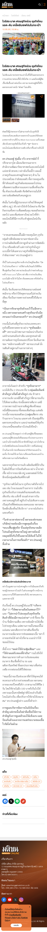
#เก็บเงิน (26, 777)
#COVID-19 (17, 786)
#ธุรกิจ (15, 777)
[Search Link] (40, 4)
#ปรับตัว (7, 781)
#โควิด (6, 786)
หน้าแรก (5, 15)
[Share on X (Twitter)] (11, 801)
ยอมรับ (16, 925)
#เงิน (35, 777)
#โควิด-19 (36, 781)
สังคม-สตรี (25, 15)
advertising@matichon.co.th (18, 885)
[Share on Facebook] (5, 801)
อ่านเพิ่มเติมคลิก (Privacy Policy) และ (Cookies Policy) (16, 917)
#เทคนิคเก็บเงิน (32, 786)
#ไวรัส (6, 777)
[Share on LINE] (17, 801)
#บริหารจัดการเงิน (21, 781)
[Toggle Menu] (44, 4)
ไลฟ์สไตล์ (15, 15)
